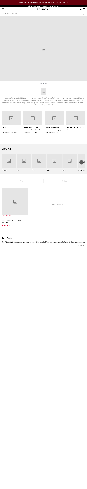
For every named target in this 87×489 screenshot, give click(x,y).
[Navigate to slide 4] (45, 84)
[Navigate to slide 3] (43, 84)
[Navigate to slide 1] (40, 84)
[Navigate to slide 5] (47, 84)
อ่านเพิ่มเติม (81, 245)
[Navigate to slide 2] (42, 84)
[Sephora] (43, 9)
